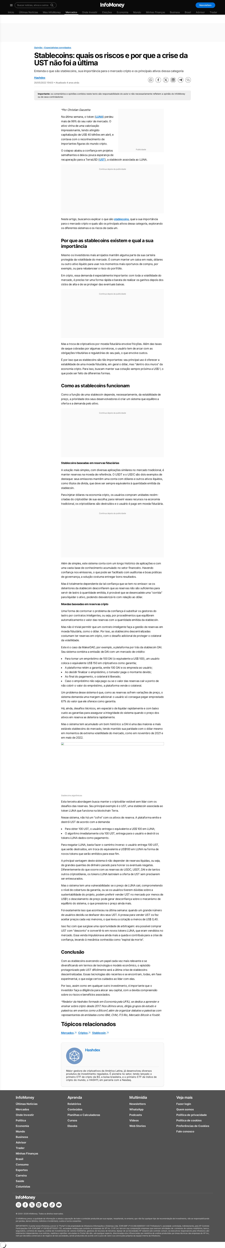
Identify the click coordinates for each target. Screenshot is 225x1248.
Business (175, 12)
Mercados (71, 12)
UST (102, 159)
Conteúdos (75, 1109)
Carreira (21, 1175)
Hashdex (39, 77)
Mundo (137, 12)
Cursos (72, 1120)
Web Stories (137, 1126)
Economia (122, 12)
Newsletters (205, 5)
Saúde (20, 1181)
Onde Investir (89, 12)
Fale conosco (185, 1131)
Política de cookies (189, 1120)
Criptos (83, 1032)
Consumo (22, 1164)
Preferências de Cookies (192, 1126)
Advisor (200, 12)
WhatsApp (136, 1109)
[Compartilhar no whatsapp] (151, 80)
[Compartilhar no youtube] (59, 1205)
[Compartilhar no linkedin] (173, 80)
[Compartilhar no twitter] (166, 80)
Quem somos (185, 1109)
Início (11, 12)
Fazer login (183, 1103)
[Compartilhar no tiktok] (52, 1205)
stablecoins (121, 219)
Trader (213, 12)
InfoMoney (25, 1097)
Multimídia (138, 1097)
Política (21, 1120)
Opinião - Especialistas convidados (52, 47)
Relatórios (74, 1103)
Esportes (22, 1170)
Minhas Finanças (155, 12)
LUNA (99, 116)
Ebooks (72, 1126)
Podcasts (135, 1115)
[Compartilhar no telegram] (180, 80)
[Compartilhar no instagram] (18, 1205)
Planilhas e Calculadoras (84, 1115)
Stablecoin (99, 1032)
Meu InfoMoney (52, 12)
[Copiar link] (188, 80)
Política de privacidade (191, 1115)
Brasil (188, 12)
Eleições (107, 12)
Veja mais (184, 1097)
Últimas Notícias (28, 12)
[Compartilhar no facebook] (158, 80)
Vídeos (134, 1120)
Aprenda (75, 1097)
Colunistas (23, 1186)
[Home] (112, 5)
